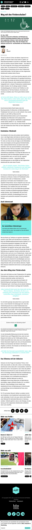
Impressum (20, 501)
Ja (15, 325)
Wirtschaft (27, 6)
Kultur (2, 6)
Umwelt (7, 6)
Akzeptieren (27, 528)
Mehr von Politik (7, 417)
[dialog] (16, 525)
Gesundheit (21, 6)
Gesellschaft (14, 6)
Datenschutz (12, 501)
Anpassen (3, 528)
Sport (2, 8)
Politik (7, 8)
